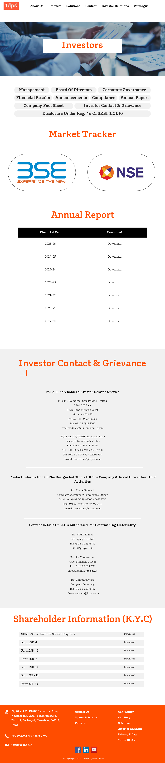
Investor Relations (125, 729)
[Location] (7, 711)
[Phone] (7, 736)
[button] (36, 6)
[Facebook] (78, 750)
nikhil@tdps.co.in (82, 548)
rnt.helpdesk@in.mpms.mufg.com (83, 428)
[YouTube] (94, 750)
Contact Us (82, 712)
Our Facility (125, 712)
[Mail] (7, 745)
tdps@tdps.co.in (21, 745)
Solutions (124, 723)
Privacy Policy (125, 734)
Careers (80, 723)
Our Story (124, 717)
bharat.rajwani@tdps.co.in (83, 593)
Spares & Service (82, 717)
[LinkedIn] (86, 750)
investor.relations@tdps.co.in (82, 459)
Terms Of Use (125, 740)
